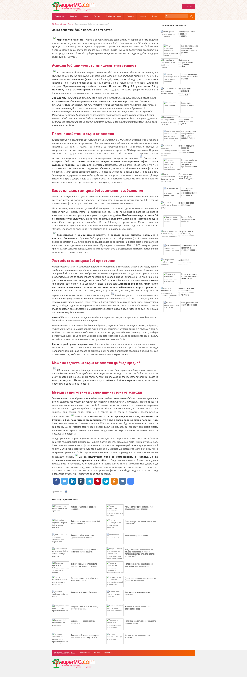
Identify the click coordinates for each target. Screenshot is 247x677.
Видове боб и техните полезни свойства (137, 593)
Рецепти (130, 16)
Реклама (107, 653)
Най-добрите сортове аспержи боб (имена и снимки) (85, 522)
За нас (97, 653)
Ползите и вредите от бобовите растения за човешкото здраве (84, 565)
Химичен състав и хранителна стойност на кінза (138, 608)
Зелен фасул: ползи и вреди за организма (83, 508)
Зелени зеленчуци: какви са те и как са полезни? (140, 522)
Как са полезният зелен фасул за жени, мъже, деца (84, 579)
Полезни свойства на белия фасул (85, 592)
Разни (154, 16)
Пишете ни (84, 653)
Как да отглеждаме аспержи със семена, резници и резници (139, 508)
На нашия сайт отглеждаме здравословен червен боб (82, 536)
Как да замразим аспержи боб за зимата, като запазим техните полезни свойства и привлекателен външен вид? (140, 552)
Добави (188, 6)
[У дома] (73, 11)
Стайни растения (113, 16)
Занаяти (142, 16)
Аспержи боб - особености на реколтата (83, 622)
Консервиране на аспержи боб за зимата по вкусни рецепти (84, 550)
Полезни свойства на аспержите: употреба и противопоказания (139, 565)
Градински (59, 16)
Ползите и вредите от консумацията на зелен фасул (140, 622)
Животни (73, 16)
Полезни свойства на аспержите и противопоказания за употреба (85, 636)
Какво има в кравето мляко (136, 535)
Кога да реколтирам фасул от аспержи (137, 636)
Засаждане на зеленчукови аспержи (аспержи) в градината (140, 579)
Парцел (97, 16)
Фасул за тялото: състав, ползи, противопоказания (84, 608)
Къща (85, 16)
